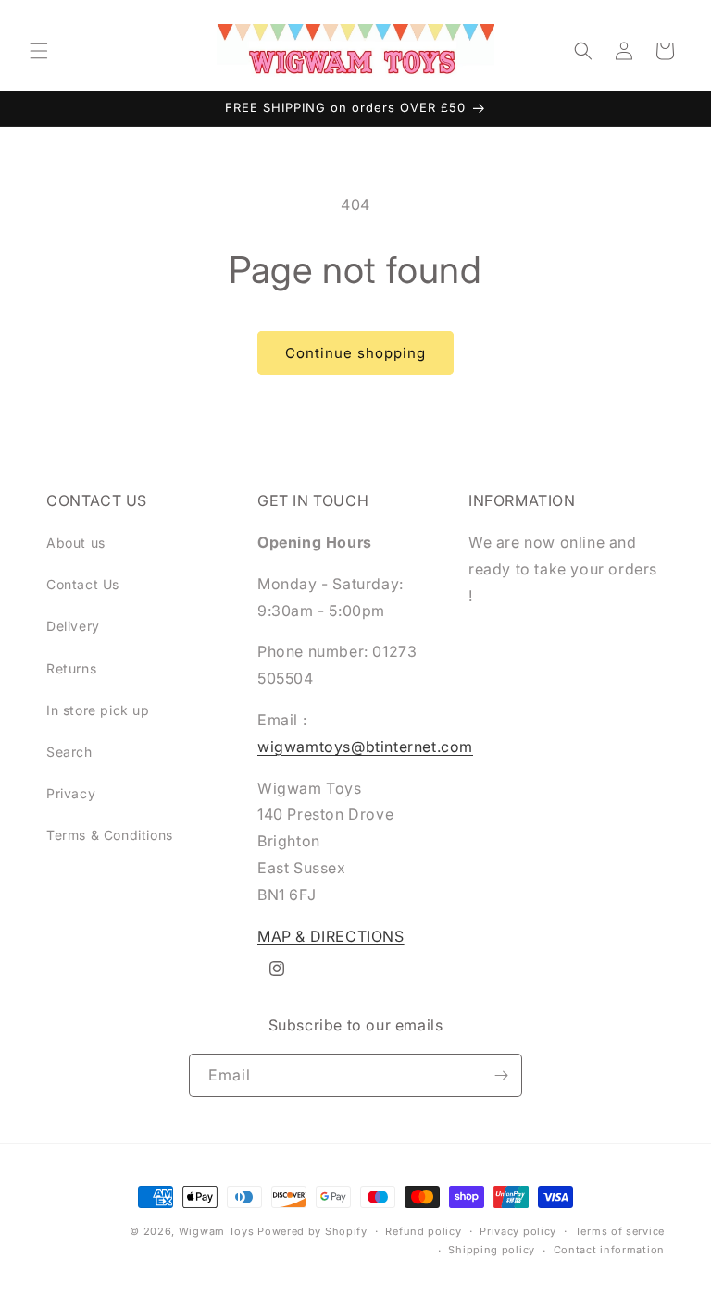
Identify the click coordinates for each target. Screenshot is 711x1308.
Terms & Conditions (109, 835)
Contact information (609, 1249)
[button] (39, 51)
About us (76, 542)
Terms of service (620, 1231)
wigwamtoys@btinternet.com (365, 746)
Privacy (70, 793)
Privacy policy (518, 1231)
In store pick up (98, 710)
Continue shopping (355, 353)
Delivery (73, 626)
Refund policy (423, 1231)
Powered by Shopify (312, 1231)
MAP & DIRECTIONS (331, 936)
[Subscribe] (500, 1075)
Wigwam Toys (217, 1231)
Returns (71, 668)
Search (69, 751)
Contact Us (82, 584)
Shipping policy (491, 1249)
